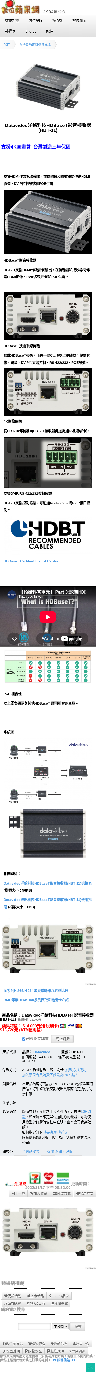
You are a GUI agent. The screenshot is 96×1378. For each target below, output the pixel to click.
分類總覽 (61, 1303)
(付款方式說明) (76, 1070)
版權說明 (57, 1351)
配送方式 (86, 1193)
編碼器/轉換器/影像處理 (35, 44)
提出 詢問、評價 (59, 1151)
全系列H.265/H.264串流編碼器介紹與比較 (36, 991)
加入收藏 (40, 1193)
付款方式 (64, 1193)
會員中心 (82, 1344)
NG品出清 (37, 1303)
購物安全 (35, 1351)
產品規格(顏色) (55, 1132)
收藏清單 (61, 1344)
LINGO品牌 (60, 1296)
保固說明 (13, 1351)
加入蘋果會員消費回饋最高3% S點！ (50, 1075)
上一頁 (20, 1193)
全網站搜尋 (30, 1151)
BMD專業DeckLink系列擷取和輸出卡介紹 (36, 1000)
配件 (7, 44)
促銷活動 (14, 1296)
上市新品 (37, 1296)
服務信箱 (63, 1360)
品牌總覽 (14, 1303)
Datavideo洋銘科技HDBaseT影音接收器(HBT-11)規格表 (48, 883)
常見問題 (78, 1351)
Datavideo (41, 1052)
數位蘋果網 (14, 1344)
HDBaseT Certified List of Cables (31, 561)
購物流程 (38, 1344)
